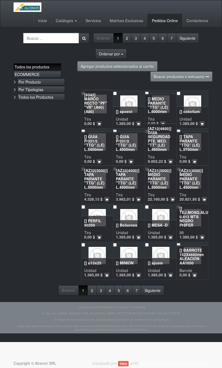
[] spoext (124, 111)
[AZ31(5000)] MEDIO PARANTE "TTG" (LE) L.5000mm (159, 179)
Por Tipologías (30, 89)
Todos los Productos (35, 97)
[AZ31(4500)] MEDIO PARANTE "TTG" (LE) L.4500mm (191, 179)
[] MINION (124, 263)
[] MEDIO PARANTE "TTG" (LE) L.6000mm (158, 105)
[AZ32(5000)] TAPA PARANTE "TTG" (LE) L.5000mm (96, 179)
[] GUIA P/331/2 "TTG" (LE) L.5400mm (94, 143)
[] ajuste (155, 263)
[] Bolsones (126, 225)
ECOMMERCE (27, 74)
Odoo (123, 364)
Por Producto (29, 82)
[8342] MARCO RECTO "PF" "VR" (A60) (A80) (95, 103)
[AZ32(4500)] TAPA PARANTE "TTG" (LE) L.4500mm (127, 179)
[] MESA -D (158, 225)
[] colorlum (189, 111)
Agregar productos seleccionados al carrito (117, 66)
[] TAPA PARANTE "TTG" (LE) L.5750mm (189, 143)
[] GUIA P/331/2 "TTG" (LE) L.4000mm (126, 143)
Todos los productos (32, 66)
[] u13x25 (92, 263)
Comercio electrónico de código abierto (173, 363)
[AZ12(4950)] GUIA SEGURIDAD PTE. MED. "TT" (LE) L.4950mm (159, 139)
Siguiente (187, 38)
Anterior (103, 38)
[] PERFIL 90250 (93, 222)
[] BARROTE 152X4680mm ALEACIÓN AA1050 (191, 256)
